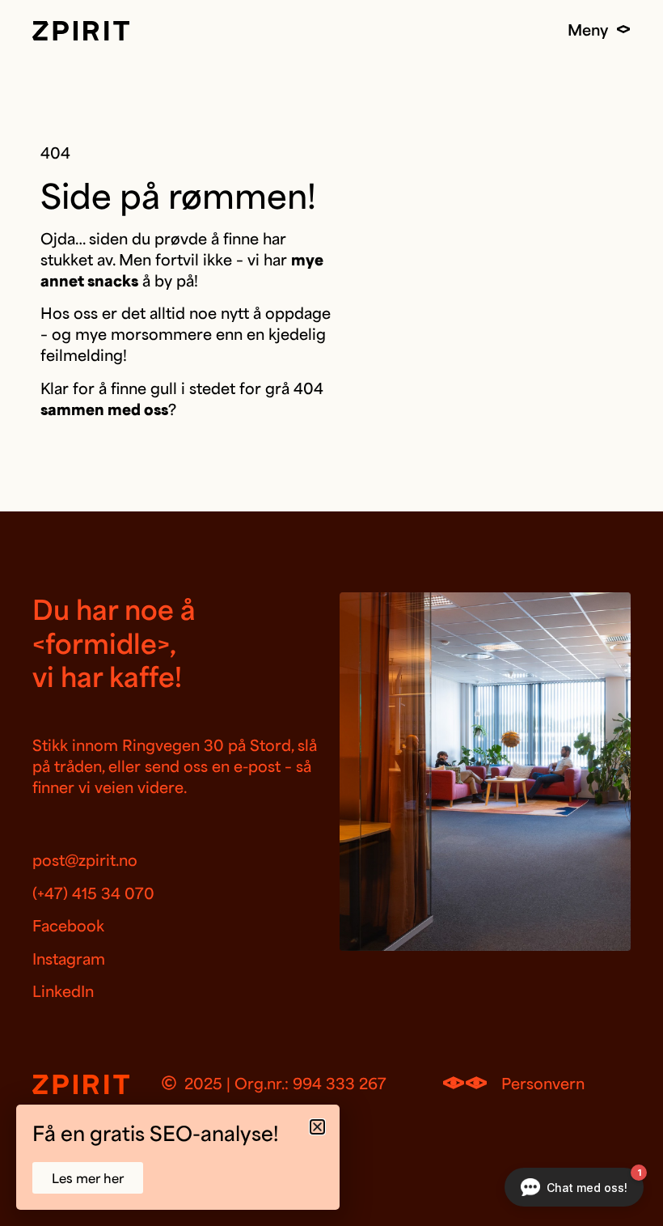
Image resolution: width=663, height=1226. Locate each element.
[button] (317, 1127)
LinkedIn (63, 990)
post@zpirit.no (84, 859)
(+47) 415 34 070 (93, 892)
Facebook (68, 925)
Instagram (68, 958)
